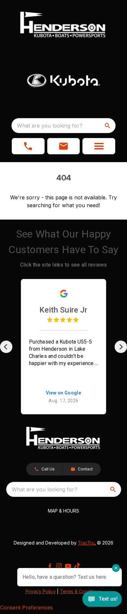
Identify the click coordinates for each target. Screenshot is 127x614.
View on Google (63, 393)
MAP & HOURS (63, 511)
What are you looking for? (49, 125)
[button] (28, 146)
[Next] (121, 347)
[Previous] (6, 347)
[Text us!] (102, 599)
